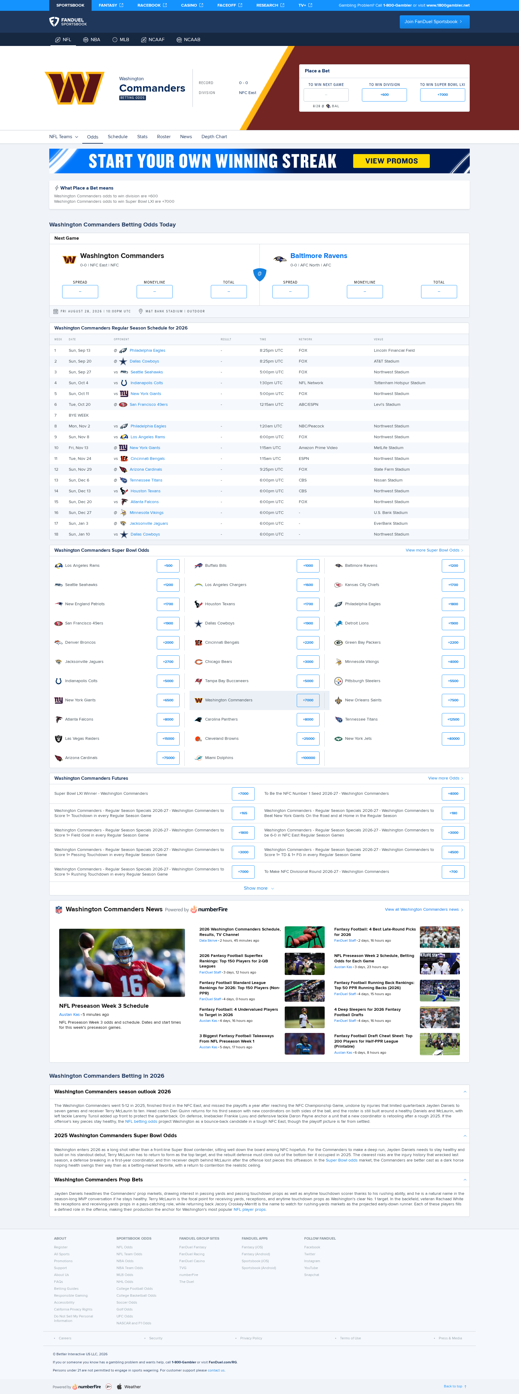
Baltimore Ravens (318, 256)
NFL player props (250, 1209)
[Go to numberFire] (77, 1386)
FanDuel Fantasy (192, 1247)
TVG (183, 1268)
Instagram (312, 1261)
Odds (92, 137)
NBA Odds (125, 1261)
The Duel (186, 1282)
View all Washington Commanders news (422, 909)
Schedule (118, 137)
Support (60, 1268)
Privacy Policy (251, 1338)
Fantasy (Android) (256, 1254)
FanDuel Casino (192, 1261)
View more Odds (444, 778)
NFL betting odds (141, 1121)
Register (61, 1247)
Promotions (63, 1261)
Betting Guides (66, 1289)
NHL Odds (125, 1282)
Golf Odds (125, 1309)
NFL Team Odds (129, 1254)
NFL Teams (60, 137)
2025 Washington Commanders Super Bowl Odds (115, 1135)
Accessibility (64, 1302)
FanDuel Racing (192, 1254)
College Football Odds (135, 1289)
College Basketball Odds (136, 1296)
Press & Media (450, 1338)
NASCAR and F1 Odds (134, 1323)
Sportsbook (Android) (259, 1268)
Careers (65, 1338)
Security (155, 1338)
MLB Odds (125, 1275)
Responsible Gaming (71, 1296)
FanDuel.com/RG (223, 1362)
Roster (164, 137)
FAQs (58, 1282)
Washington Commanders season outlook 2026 (112, 1092)
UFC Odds (125, 1316)
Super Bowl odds (342, 1160)
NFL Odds (125, 1247)
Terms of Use (350, 1338)
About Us (61, 1275)
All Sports (62, 1254)
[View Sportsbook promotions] (259, 161)
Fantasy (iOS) (252, 1247)
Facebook (312, 1247)
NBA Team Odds (130, 1268)
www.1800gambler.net (448, 5)
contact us (216, 1370)
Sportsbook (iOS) (255, 1261)
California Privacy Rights (73, 1309)
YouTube (311, 1268)
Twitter (309, 1254)
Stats (142, 137)
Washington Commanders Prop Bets (98, 1180)
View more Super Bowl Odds (433, 550)
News (186, 137)
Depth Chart (214, 137)
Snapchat (311, 1275)
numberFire (188, 1275)
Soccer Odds (127, 1302)
